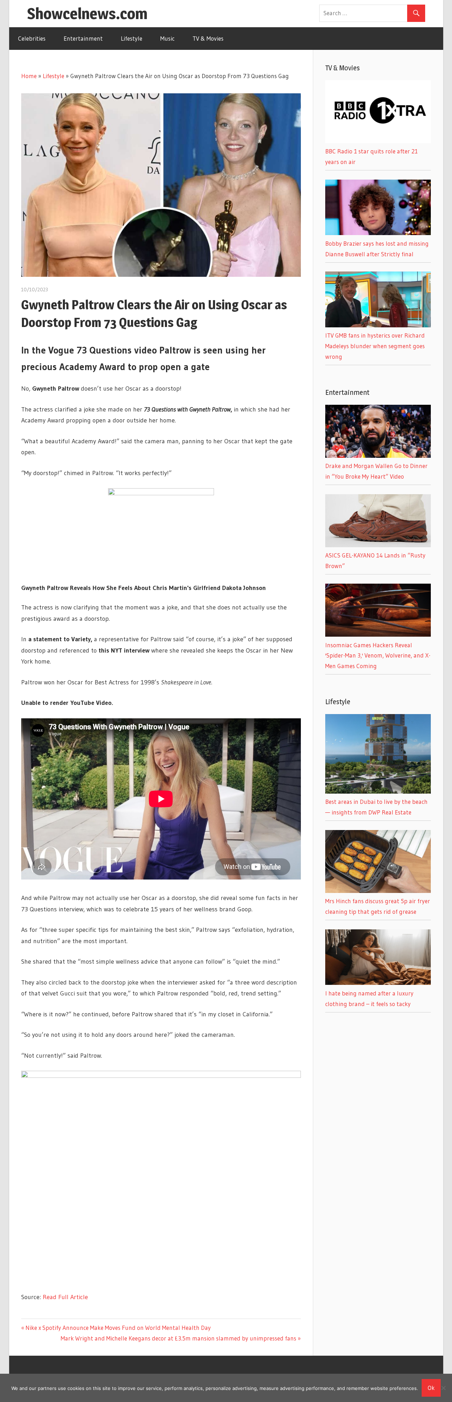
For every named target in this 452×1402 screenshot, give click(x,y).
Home (29, 76)
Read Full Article (65, 1297)
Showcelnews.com (87, 13)
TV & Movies (208, 38)
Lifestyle (131, 38)
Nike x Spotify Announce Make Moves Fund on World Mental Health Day (118, 1327)
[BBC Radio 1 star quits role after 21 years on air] (378, 141)
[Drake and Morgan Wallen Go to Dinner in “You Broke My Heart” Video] (378, 455)
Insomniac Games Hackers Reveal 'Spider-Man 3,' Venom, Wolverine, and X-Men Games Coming (377, 655)
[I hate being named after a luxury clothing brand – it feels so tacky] (378, 982)
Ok (431, 1387)
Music (167, 38)
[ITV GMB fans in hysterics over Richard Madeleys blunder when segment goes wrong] (378, 325)
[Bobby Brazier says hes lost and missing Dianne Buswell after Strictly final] (378, 232)
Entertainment (83, 38)
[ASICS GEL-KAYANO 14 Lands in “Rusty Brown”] (378, 545)
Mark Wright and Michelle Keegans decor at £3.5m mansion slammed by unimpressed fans (178, 1338)
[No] (443, 1387)
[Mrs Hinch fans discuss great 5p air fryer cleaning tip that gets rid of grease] (378, 890)
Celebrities (32, 38)
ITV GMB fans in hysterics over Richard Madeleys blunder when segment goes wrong (375, 346)
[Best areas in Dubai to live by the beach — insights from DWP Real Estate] (378, 791)
